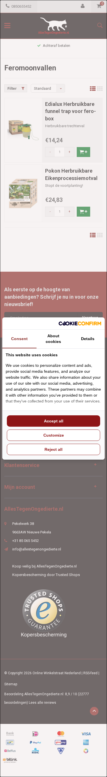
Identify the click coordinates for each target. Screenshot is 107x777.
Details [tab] (87, 338)
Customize (53, 435)
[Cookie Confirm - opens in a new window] (79, 323)
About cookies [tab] (53, 339)
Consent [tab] (19, 338)
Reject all (53, 449)
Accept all (53, 421)
